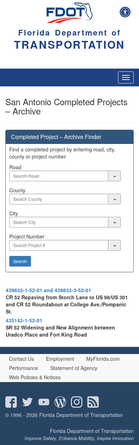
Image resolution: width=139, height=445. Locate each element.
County (17, 190)
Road (15, 167)
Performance (23, 367)
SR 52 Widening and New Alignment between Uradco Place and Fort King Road (60, 331)
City (13, 213)
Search (20, 261)
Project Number (27, 236)
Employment (60, 358)
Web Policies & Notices (35, 377)
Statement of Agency (73, 367)
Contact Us (21, 358)
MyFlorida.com (103, 358)
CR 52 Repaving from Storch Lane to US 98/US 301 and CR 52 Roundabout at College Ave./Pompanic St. (67, 304)
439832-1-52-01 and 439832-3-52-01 (48, 290)
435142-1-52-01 (24, 320)
